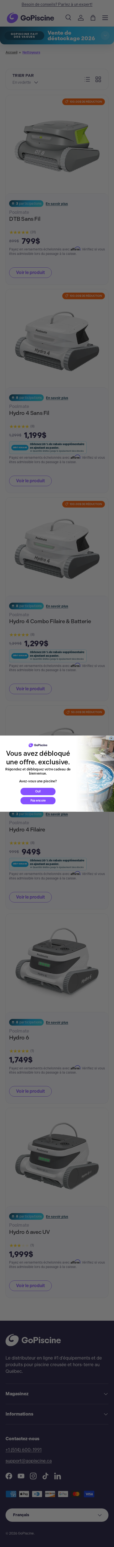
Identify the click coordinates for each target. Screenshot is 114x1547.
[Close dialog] (111, 738)
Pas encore (38, 800)
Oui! (38, 791)
